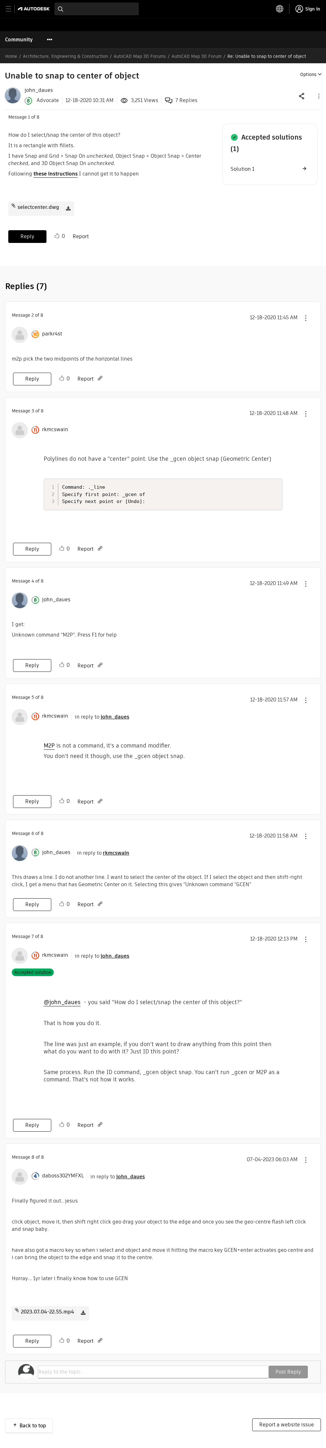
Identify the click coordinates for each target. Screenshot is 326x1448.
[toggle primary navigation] (12, 9)
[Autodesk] (34, 8)
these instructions (55, 173)
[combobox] (96, 9)
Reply (27, 236)
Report (81, 236)
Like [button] (57, 236)
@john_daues (62, 1002)
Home (11, 56)
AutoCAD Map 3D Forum (197, 56)
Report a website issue (286, 1424)
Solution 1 (242, 169)
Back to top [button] (32, 1425)
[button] (318, 96)
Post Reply (288, 1372)
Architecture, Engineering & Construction (65, 56)
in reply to (102, 717)
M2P (49, 745)
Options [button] (308, 74)
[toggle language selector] (280, 9)
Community (19, 39)
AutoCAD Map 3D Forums (140, 56)
